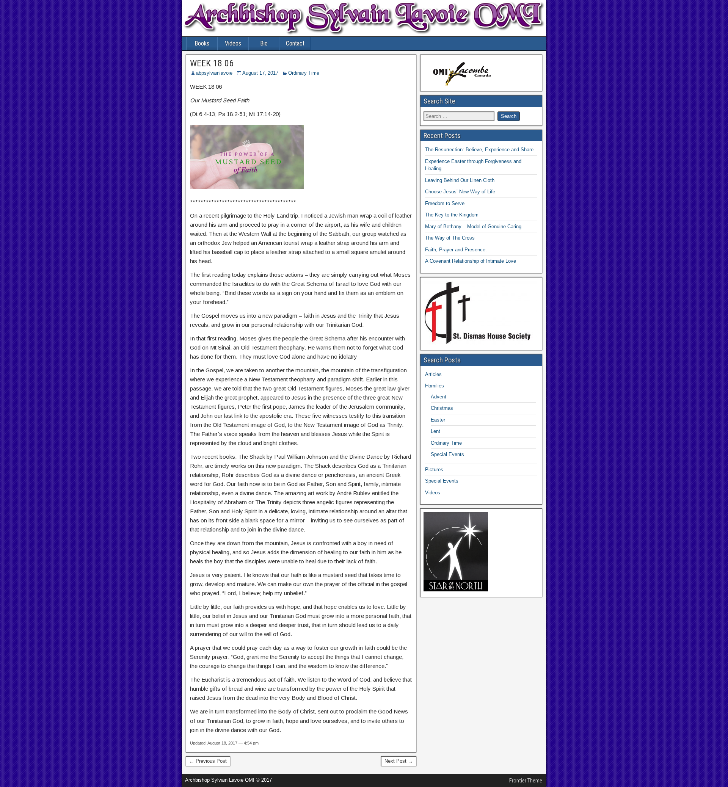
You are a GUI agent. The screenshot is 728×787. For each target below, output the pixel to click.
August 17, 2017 (260, 73)
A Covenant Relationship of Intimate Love (470, 261)
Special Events (447, 454)
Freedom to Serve (444, 203)
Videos (233, 43)
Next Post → (398, 761)
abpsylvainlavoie (214, 73)
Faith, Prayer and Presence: (456, 249)
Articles (433, 374)
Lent (435, 431)
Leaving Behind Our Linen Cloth (459, 180)
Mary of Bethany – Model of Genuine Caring (473, 226)
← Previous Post (208, 761)
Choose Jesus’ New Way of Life (460, 191)
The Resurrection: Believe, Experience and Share (479, 149)
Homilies (434, 386)
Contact (295, 43)
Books (202, 43)
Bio (264, 43)
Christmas (442, 408)
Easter (438, 420)
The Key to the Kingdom (452, 215)
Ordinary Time (303, 73)
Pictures (434, 469)
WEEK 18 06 (212, 63)
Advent (438, 397)
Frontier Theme (525, 780)
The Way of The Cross (450, 238)
